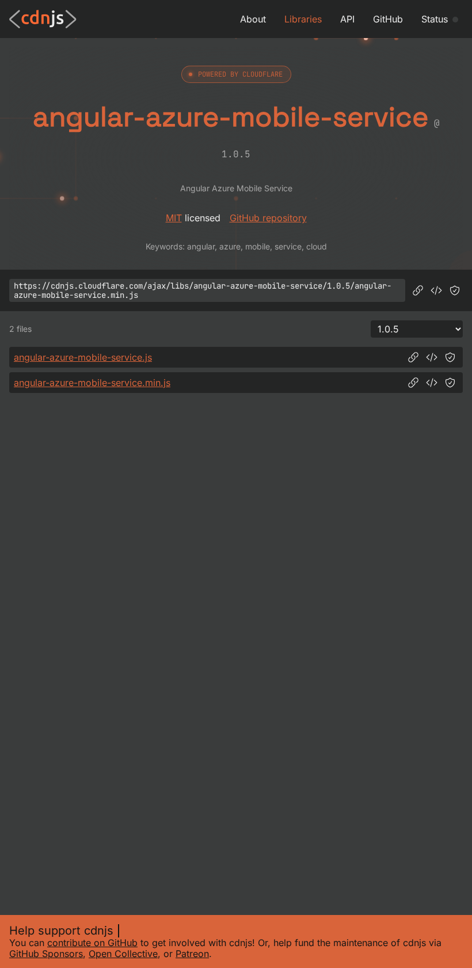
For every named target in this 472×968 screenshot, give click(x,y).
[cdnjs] (43, 19)
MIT (174, 218)
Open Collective (123, 953)
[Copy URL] (418, 290)
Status (434, 19)
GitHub (388, 19)
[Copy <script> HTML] (436, 290)
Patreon (192, 953)
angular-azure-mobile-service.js (83, 357)
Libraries (303, 19)
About (253, 19)
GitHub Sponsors (46, 953)
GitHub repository (268, 218)
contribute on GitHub (92, 942)
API (347, 19)
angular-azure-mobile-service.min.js (92, 382)
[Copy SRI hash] (455, 290)
